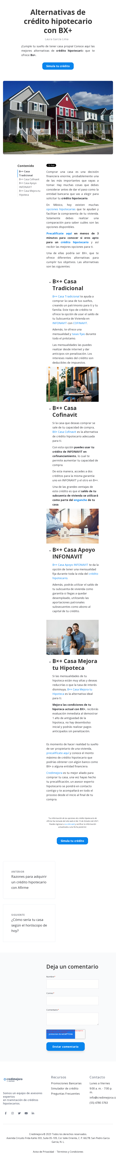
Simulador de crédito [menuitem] (64, 1088)
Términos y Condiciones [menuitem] (70, 1152)
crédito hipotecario (75, 242)
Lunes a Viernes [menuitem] (100, 1083)
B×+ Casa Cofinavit (29, 179)
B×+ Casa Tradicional (65, 296)
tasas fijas (78, 334)
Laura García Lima (56, 39)
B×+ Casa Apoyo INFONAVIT (70, 565)
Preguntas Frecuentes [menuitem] (65, 1093)
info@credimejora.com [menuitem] (101, 1097)
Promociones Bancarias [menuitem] (66, 1083)
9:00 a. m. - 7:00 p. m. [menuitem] (101, 1090)
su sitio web (70, 824)
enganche (80, 500)
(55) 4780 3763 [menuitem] (99, 1102)
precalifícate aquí (57, 753)
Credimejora (54, 773)
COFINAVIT (80, 323)
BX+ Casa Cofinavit (64, 432)
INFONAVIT (59, 323)
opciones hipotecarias (61, 209)
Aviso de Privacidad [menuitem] (43, 1152)
